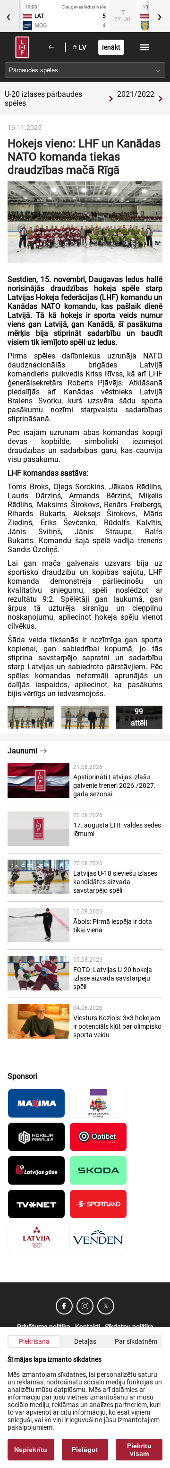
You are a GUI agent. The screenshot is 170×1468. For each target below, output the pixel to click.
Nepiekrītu (30, 1449)
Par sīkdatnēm (136, 1341)
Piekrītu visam (139, 1449)
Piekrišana (34, 1341)
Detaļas (85, 1341)
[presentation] (159, 16)
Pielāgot (85, 1449)
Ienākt (111, 47)
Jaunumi (22, 750)
